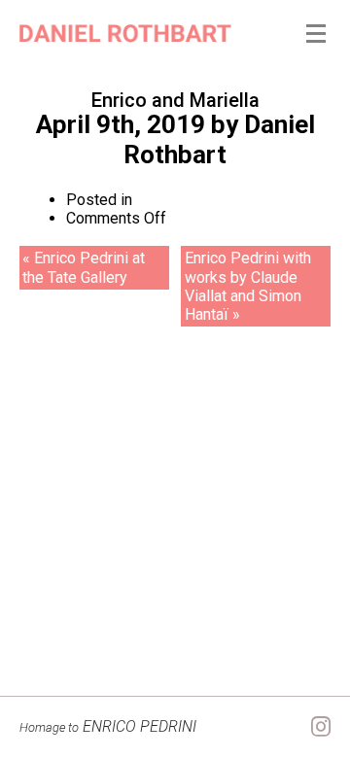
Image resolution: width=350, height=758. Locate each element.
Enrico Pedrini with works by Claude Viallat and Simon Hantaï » (248, 286)
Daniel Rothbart (219, 139)
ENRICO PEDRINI (107, 726)
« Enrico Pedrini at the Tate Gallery (83, 267)
